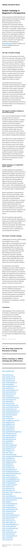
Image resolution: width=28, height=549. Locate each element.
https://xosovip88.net (8, 384)
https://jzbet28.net (7, 443)
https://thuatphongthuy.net (10, 516)
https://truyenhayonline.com (10, 528)
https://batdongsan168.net (9, 469)
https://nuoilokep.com (8, 458)
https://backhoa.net (7, 463)
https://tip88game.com (8, 424)
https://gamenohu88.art (8, 437)
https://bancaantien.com (9, 393)
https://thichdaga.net (8, 388)
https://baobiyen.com (8, 465)
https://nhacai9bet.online (9, 454)
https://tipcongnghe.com (9, 522)
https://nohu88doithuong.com (10, 397)
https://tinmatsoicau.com (9, 392)
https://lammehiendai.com (9, 499)
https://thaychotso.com (8, 460)
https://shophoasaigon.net (9, 507)
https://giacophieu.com (8, 490)
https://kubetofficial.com (9, 446)
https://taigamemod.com (9, 511)
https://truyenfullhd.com (9, 526)
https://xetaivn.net (7, 539)
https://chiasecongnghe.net (9, 477)
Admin (5, 339)
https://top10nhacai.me (8, 380)
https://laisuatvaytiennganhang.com (12, 498)
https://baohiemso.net (8, 467)
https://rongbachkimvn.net (9, 386)
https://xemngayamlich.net (9, 535)
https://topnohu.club (8, 395)
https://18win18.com (7, 375)
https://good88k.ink (7, 441)
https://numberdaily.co (8, 505)
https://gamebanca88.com (9, 435)
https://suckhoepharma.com (10, 509)
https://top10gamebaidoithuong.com (12, 456)
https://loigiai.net (7, 501)
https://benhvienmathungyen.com (11, 473)
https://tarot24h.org (7, 513)
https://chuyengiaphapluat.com (10, 479)
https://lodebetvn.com (8, 448)
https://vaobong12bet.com (9, 409)
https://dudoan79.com (8, 426)
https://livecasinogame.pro (9, 445)
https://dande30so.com (8, 422)
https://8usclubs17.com (8, 378)
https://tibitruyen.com (8, 518)
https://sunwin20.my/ (8, 371)
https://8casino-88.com (8, 376)
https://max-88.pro (7, 452)
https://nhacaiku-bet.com (9, 433)
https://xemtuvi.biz (7, 537)
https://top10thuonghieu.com (10, 524)
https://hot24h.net (7, 494)
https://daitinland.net (8, 486)
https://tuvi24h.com (7, 530)
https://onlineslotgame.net (9, 382)
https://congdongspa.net (9, 482)
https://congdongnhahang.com (10, 481)
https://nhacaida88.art (8, 428)
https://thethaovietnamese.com (11, 515)
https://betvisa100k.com (8, 475)
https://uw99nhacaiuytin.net (10, 412)
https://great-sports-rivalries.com (11, 492)
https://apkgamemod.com (9, 462)
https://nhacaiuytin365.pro (9, 414)
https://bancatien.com (8, 403)
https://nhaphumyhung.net (9, 503)
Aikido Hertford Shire (11, 5)
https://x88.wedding (7, 401)
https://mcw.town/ (7, 43)
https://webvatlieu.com (8, 534)
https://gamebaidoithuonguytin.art (11, 431)
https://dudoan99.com (8, 429)
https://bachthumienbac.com (10, 405)
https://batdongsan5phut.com (10, 471)
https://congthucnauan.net (9, 484)
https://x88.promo (7, 416)
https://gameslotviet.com (9, 439)
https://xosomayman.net (9, 399)
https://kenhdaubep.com (9, 496)
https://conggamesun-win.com (10, 420)
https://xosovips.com (8, 418)
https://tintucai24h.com (8, 520)
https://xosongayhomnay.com (10, 407)
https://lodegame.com (8, 450)
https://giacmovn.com (8, 488)
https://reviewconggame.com (10, 390)
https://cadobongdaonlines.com (11, 410)
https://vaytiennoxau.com (9, 532)
